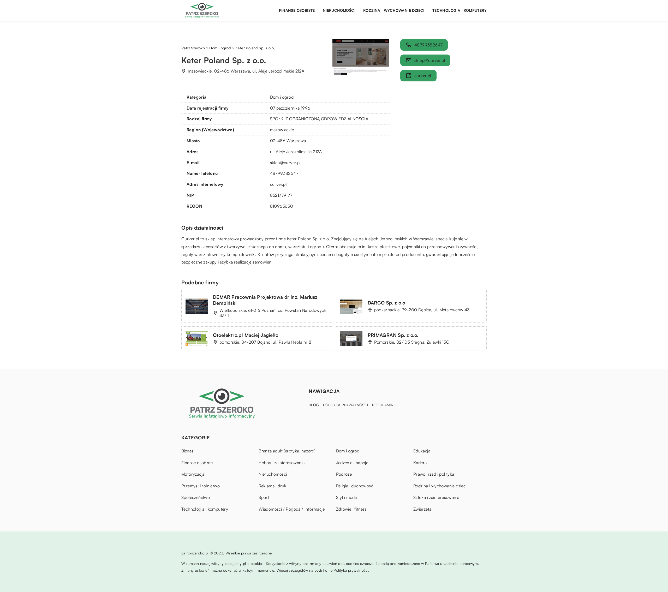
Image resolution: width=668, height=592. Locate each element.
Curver (187, 238)
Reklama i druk (273, 485)
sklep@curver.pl (285, 162)
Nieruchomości (339, 10)
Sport (264, 497)
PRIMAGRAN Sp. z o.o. (393, 335)
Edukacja (421, 450)
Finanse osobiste (297, 10)
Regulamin (383, 405)
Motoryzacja (192, 474)
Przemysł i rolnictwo (200, 485)
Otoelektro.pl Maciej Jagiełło (246, 335)
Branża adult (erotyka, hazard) (287, 450)
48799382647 (284, 173)
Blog (314, 405)
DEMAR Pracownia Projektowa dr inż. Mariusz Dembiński (265, 300)
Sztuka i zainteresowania (436, 497)
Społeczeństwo (195, 497)
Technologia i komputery (459, 10)
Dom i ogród (282, 97)
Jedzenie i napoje (352, 462)
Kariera (420, 462)
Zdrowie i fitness (351, 509)
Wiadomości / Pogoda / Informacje (292, 509)
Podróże (344, 474)
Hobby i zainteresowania (282, 462)
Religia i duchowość (354, 485)
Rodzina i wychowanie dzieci (394, 10)
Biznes (187, 450)
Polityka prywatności (345, 405)
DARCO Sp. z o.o (386, 303)
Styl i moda (346, 497)
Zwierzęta (422, 509)
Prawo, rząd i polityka (433, 474)
